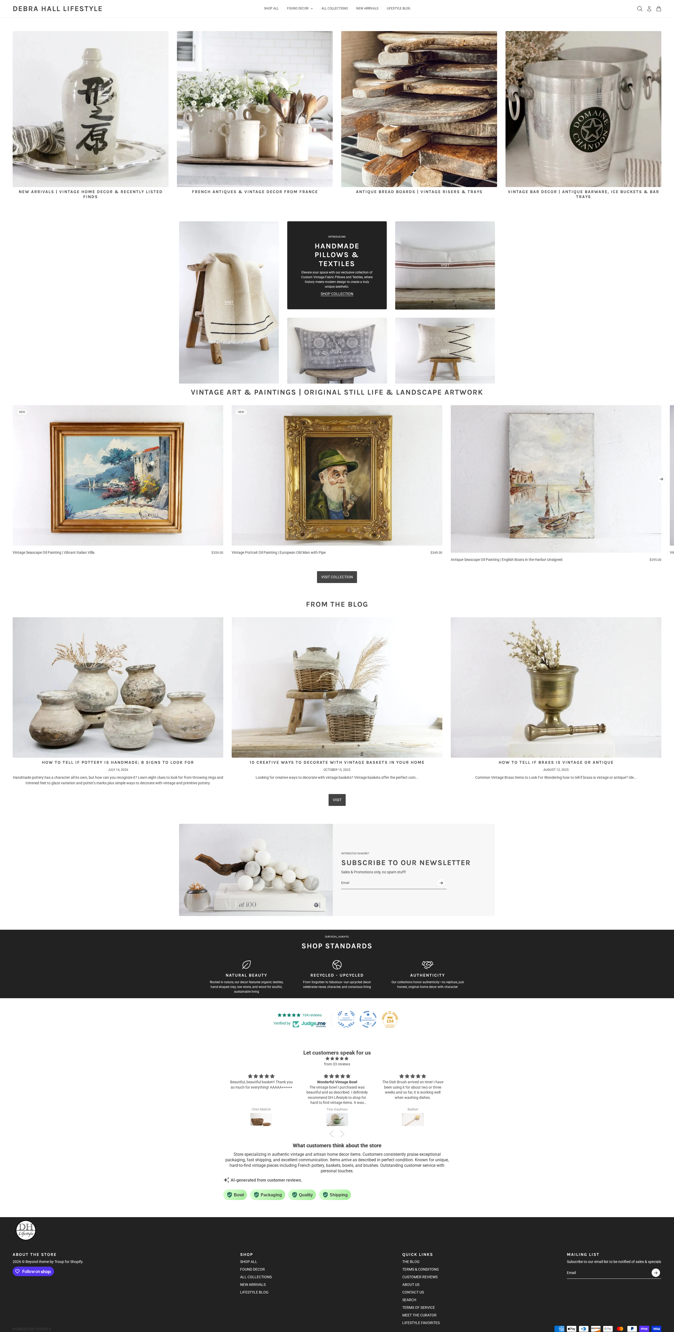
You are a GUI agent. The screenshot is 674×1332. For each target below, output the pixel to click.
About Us (410, 1284)
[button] (333, 1134)
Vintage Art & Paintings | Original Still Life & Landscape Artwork (337, 392)
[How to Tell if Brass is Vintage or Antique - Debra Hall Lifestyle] (556, 687)
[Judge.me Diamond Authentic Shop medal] (346, 1019)
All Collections (256, 1277)
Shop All (248, 1262)
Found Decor (252, 1269)
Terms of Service (418, 1307)
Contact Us (413, 1292)
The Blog (411, 1262)
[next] (661, 479)
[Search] (639, 8)
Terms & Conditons (420, 1269)
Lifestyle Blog (254, 1292)
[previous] (12, 484)
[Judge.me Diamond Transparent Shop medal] (368, 1019)
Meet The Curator (419, 1315)
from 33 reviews (337, 1064)
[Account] (649, 8)
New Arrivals (253, 1284)
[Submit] (441, 883)
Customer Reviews (420, 1277)
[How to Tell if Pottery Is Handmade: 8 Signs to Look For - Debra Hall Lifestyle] (118, 687)
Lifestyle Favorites (421, 1323)
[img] (337, 1058)
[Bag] (658, 8)
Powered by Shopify (32, 1329)
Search (409, 1300)
